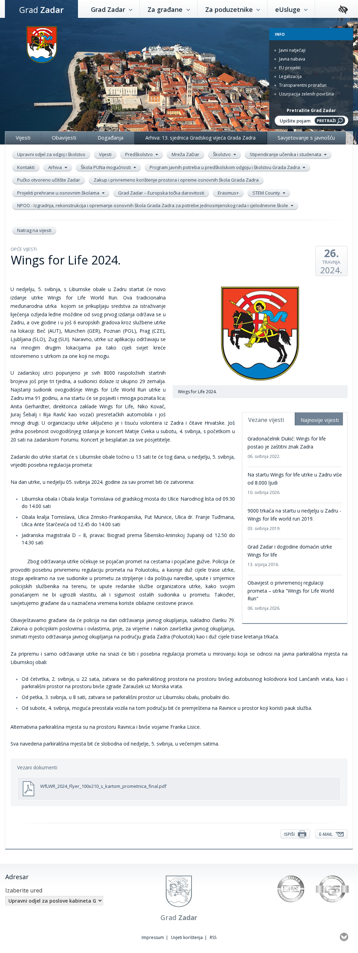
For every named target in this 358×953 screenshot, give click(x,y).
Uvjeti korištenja (187, 937)
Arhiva (55, 167)
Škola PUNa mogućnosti (106, 167)
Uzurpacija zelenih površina (306, 94)
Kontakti (26, 167)
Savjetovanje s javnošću (306, 137)
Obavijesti (64, 137)
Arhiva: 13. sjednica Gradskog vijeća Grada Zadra (200, 137)
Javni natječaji (292, 50)
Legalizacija (290, 76)
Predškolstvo (139, 154)
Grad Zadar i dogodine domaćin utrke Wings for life (290, 555)
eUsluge (288, 9)
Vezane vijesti (266, 420)
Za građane (166, 9)
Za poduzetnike (230, 9)
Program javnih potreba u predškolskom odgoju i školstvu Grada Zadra (225, 167)
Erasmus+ (228, 193)
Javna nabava (291, 59)
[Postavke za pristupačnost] (343, 10)
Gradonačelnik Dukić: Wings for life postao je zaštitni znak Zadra (287, 447)
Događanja (110, 137)
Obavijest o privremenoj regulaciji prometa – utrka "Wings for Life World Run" (291, 595)
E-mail (326, 834)
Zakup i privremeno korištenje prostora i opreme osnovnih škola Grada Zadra (176, 180)
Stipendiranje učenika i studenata (286, 154)
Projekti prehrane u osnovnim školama (58, 193)
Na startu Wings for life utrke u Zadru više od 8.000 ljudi (295, 483)
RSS (213, 937)
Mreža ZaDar (185, 154)
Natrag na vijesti (34, 230)
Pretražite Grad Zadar (311, 110)
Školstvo (222, 154)
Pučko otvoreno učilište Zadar (48, 180)
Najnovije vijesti (320, 419)
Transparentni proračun (302, 85)
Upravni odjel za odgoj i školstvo (51, 154)
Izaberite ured (23, 890)
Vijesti (23, 137)
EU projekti (289, 68)
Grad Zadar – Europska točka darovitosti (161, 193)
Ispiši (290, 834)
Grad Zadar (109, 9)
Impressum (153, 937)
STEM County (266, 193)
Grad (41, 9)
